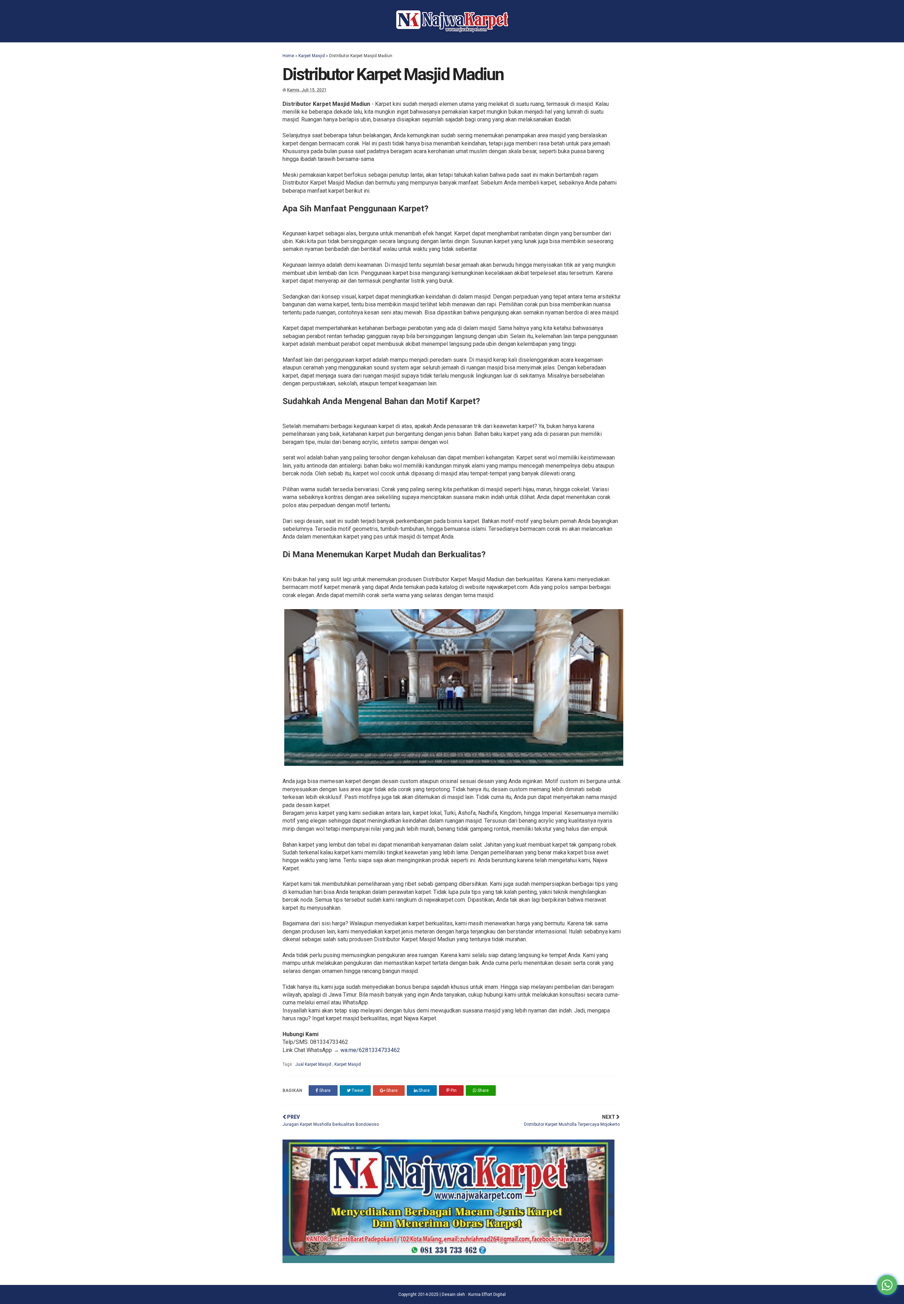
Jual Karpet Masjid (313, 1064)
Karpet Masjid (311, 55)
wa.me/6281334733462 (370, 1050)
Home (288, 55)
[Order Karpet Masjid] (448, 1261)
